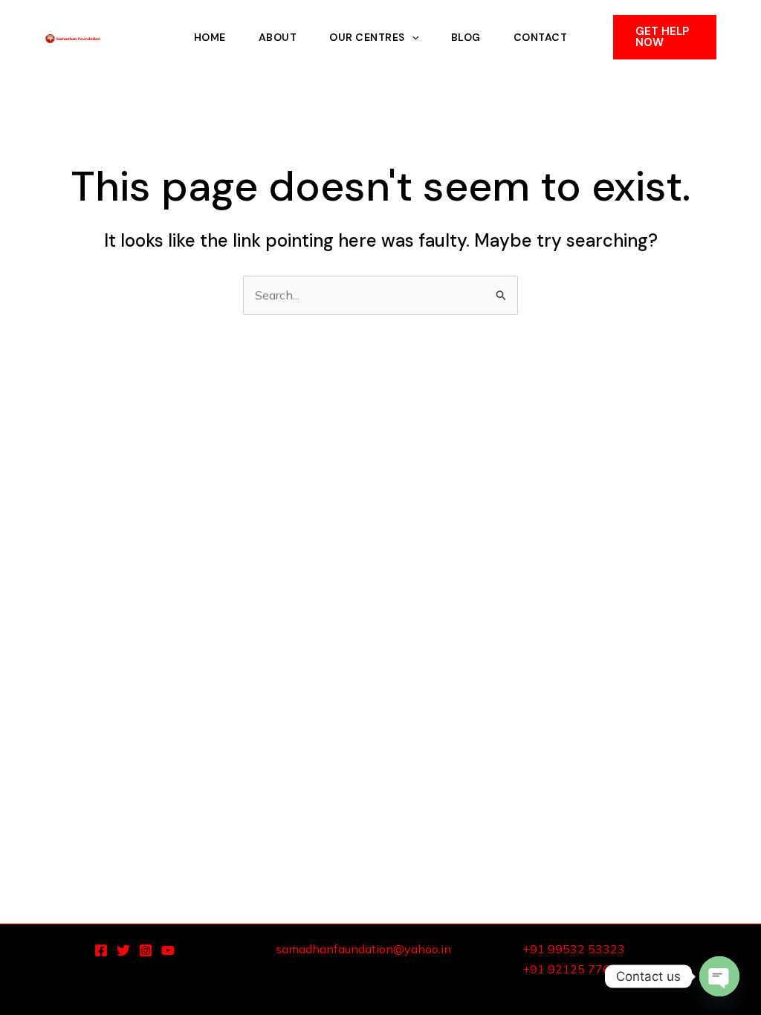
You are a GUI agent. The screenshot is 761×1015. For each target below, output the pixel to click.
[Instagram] (145, 950)
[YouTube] (168, 950)
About (278, 37)
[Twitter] (123, 950)
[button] (411, 37)
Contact (541, 37)
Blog (466, 37)
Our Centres (367, 37)
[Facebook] (101, 950)
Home (210, 37)
